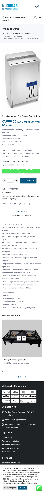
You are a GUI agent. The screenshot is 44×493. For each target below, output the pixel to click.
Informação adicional (22, 216)
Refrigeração (29, 33)
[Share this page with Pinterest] (20, 204)
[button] (10, 204)
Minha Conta (7, 437)
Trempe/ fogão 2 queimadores (16, 360)
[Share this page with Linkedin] (24, 204)
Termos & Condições (10, 441)
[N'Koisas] (10, 7)
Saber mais (32, 483)
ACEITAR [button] (23, 488)
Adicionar (29, 180)
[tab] (22, 211)
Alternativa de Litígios (10, 448)
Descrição (22, 211)
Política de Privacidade (11, 462)
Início (4, 33)
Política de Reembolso (11, 444)
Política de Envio (8, 452)
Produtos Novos (15, 33)
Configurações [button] (10, 488)
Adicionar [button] (19, 338)
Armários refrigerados (13, 36)
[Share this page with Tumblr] (29, 204)
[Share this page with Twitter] (15, 204)
